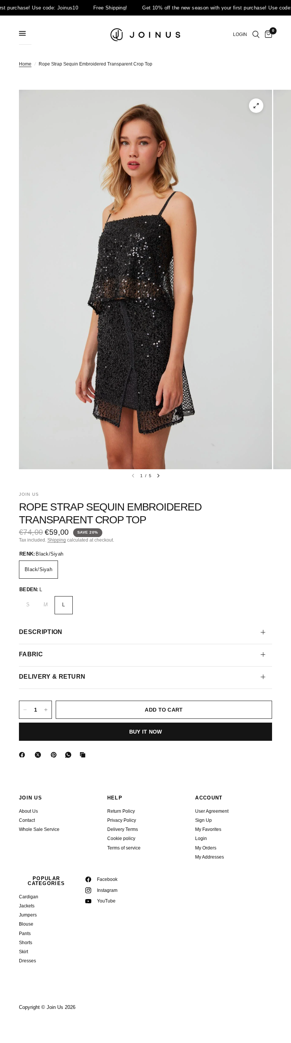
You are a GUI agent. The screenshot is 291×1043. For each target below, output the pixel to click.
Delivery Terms (122, 829)
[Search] (256, 34)
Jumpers (28, 915)
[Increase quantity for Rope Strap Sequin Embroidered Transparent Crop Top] (46, 709)
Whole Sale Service (39, 829)
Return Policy (121, 811)
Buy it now (145, 732)
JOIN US (30, 797)
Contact (27, 820)
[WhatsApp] (69, 754)
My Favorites (208, 829)
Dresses (27, 960)
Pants (25, 933)
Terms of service (124, 848)
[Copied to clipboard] (84, 754)
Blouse (26, 924)
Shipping (56, 540)
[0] (267, 34)
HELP (114, 797)
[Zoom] (256, 105)
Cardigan (28, 896)
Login (201, 838)
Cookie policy (121, 838)
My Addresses (209, 857)
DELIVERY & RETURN (52, 676)
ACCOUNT (208, 797)
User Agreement (211, 811)
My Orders (205, 848)
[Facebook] (23, 754)
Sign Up (203, 820)
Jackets (26, 906)
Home (25, 64)
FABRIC (31, 654)
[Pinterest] (55, 754)
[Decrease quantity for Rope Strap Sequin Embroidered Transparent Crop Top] (25, 709)
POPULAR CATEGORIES (46, 881)
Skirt (23, 951)
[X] (39, 754)
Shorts (25, 942)
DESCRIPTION (41, 632)
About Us (28, 811)
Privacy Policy (121, 820)
